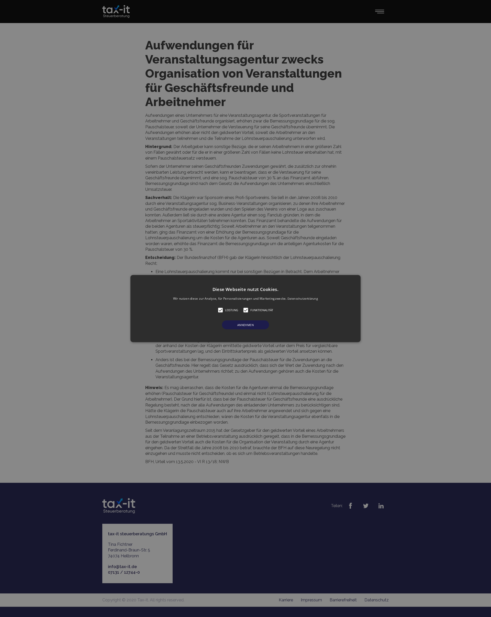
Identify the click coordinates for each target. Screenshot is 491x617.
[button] (245, 308)
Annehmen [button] (245, 325)
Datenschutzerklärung (302, 298)
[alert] (245, 308)
